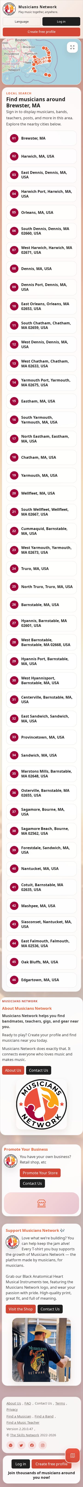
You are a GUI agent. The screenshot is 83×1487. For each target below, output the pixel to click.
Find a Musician (18, 1416)
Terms (60, 1403)
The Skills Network (24, 1435)
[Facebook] (32, 1445)
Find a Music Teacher (22, 1422)
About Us (13, 1070)
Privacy (12, 1409)
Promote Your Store (40, 1172)
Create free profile (42, 31)
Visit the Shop (21, 1309)
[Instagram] (43, 1445)
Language (22, 21)
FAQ (27, 1403)
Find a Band (44, 1416)
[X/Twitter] (21, 1445)
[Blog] (10, 1445)
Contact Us (38, 1070)
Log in (61, 21)
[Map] (72, 1455)
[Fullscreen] (72, 47)
